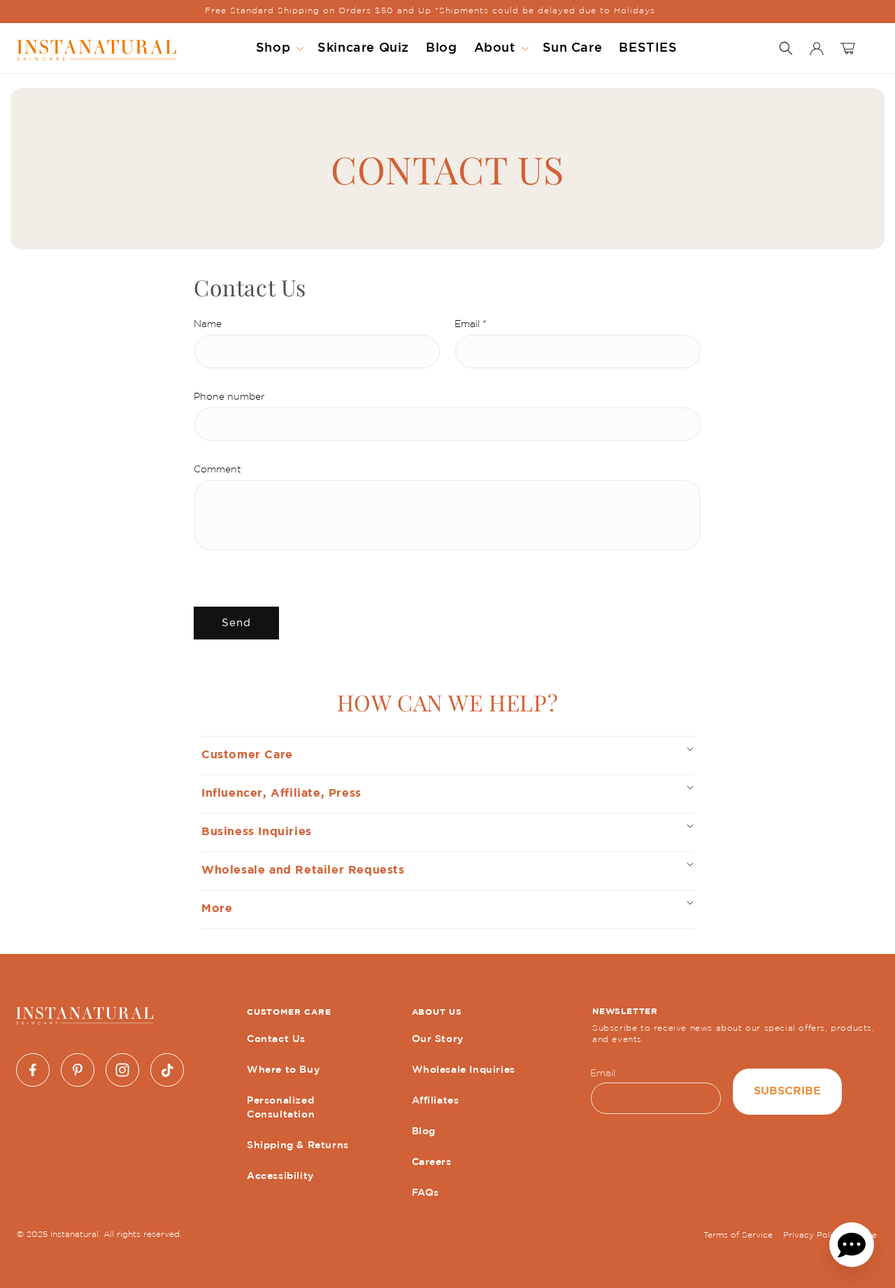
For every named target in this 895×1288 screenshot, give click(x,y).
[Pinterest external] (77, 1070)
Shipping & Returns (298, 1145)
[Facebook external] (33, 1070)
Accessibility (280, 1176)
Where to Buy (283, 1070)
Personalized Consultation (281, 1108)
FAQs (425, 1193)
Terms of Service (738, 1235)
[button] (278, 48)
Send (236, 623)
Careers (432, 1162)
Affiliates (435, 1101)
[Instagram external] (122, 1070)
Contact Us (276, 1039)
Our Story (438, 1039)
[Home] (96, 48)
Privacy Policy (812, 1235)
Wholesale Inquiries (463, 1070)
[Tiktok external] (167, 1070)
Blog (424, 1131)
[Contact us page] (851, 1244)
